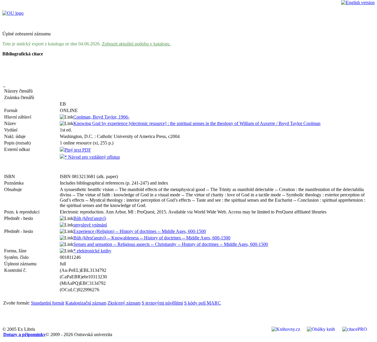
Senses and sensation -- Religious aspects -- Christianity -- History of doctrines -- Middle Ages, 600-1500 (170, 244)
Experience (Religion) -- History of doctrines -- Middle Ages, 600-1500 (139, 231)
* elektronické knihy (92, 250)
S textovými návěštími (162, 302)
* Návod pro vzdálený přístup (92, 157)
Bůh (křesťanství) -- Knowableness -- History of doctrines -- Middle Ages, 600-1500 (151, 237)
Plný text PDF (78, 149)
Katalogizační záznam (85, 302)
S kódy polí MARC (202, 302)
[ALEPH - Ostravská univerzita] (13, 13)
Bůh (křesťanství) (89, 218)
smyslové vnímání (90, 224)
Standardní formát (47, 302)
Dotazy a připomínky (24, 334)
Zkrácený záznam (124, 302)
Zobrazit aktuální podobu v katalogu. (136, 43)
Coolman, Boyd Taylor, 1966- (101, 116)
